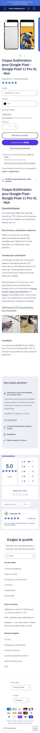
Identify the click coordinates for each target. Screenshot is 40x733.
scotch (5, 295)
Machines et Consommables (15, 579)
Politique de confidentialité (15, 645)
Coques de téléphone (12, 569)
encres (5, 292)
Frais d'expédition (7, 117)
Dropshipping (9, 590)
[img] (9, 83)
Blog (6, 666)
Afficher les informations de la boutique (19, 163)
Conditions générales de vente (16, 656)
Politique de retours (12, 650)
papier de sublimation (19, 292)
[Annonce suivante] (35, 3)
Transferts (8, 585)
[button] (5, 8)
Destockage (9, 596)
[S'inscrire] (32, 556)
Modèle (4, 88)
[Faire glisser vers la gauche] (14, 55)
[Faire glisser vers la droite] (25, 55)
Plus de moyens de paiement (20, 148)
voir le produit (10, 420)
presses (33, 288)
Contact (7, 639)
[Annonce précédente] (4, 3)
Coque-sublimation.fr (19, 721)
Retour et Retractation (13, 661)
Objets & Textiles (10, 574)
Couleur (5, 99)
